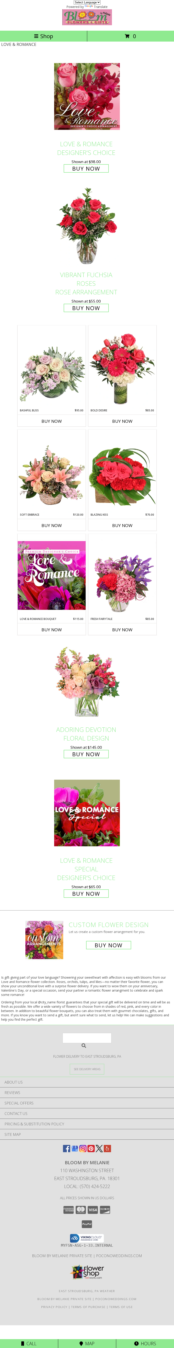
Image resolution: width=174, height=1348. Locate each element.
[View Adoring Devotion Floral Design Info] (87, 682)
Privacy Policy (54, 1307)
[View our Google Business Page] (74, 1150)
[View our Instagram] (83, 1150)
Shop (46, 36)
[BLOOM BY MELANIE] (87, 24)
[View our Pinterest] (91, 1150)
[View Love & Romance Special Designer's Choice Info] (87, 813)
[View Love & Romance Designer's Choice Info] (87, 96)
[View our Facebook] (66, 1150)
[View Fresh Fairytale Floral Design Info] (122, 575)
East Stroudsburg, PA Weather (87, 1291)
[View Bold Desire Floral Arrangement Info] (122, 367)
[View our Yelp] (107, 1150)
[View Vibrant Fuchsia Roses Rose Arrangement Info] (87, 227)
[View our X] (99, 1150)
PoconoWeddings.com (119, 1255)
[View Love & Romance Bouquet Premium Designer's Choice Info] (52, 575)
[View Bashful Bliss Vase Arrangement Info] (52, 367)
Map (88, 1344)
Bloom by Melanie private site (62, 1255)
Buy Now (86, 168)
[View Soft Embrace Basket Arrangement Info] (52, 471)
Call (30, 1344)
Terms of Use (121, 1307)
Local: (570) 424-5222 (87, 1186)
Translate (101, 7)
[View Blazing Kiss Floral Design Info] (122, 471)
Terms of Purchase (88, 1307)
